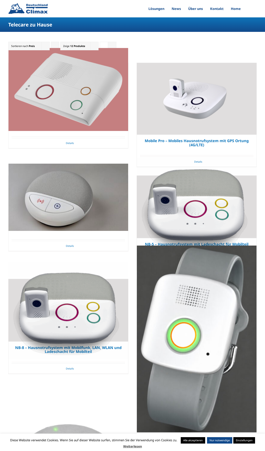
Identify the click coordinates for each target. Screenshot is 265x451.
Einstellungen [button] (244, 440)
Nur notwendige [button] (220, 440)
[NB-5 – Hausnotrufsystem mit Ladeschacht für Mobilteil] (197, 207)
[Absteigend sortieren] (55, 46)
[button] (249, 8)
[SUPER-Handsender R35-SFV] (197, 339)
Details (70, 143)
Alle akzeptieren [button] (193, 440)
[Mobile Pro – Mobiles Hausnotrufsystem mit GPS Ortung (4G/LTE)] (197, 99)
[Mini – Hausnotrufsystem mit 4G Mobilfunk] (68, 197)
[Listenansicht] (112, 46)
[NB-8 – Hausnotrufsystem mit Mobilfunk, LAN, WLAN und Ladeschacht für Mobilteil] (68, 310)
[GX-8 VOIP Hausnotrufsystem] (68, 89)
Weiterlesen (132, 446)
